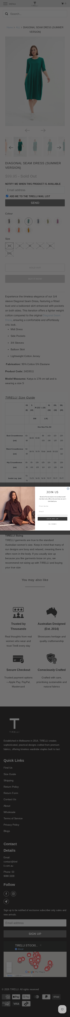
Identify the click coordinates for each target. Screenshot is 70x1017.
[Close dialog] (68, 489)
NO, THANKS (52, 524)
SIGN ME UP (52, 519)
